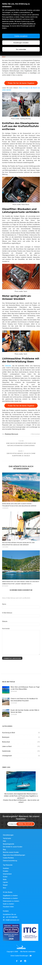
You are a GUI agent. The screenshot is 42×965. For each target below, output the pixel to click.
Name (4, 604)
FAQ (4, 841)
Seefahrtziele (6, 751)
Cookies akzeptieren (21, 36)
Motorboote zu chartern (10, 898)
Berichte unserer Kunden (11, 852)
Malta (4, 879)
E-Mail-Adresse (7, 613)
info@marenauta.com (12, 920)
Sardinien (6, 868)
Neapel (5, 885)
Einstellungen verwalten (21, 43)
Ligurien (5, 882)
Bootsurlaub (6, 742)
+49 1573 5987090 (11, 917)
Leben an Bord (6, 746)
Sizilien (5, 877)
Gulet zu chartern (8, 904)
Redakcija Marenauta (11, 434)
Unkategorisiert (7, 755)
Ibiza (4, 888)
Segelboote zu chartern (10, 895)
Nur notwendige (21, 49)
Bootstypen (5, 737)
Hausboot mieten (8, 906)
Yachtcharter (7, 838)
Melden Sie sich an (25, 824)
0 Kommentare (35, 434)
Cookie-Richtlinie (8, 858)
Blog (4, 849)
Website (4, 621)
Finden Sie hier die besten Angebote (21, 83)
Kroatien (5, 871)
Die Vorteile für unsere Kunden (12, 847)
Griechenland (7, 874)
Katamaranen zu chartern (11, 901)
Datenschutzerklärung (10, 860)
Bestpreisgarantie (8, 844)
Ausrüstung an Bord (8, 732)
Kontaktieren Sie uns (9, 914)
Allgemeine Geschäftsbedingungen (14, 855)
